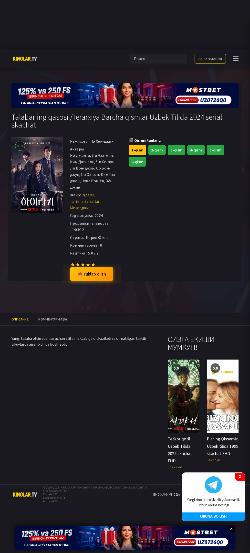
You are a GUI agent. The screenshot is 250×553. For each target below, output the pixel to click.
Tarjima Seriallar (85, 201)
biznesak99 (50, 501)
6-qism (137, 161)
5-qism (215, 150)
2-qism (157, 150)
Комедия (213, 459)
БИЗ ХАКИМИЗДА (166, 494)
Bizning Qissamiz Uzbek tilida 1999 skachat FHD (222, 446)
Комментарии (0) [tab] (52, 319)
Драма (88, 194)
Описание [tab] (20, 319)
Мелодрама (80, 207)
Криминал (175, 467)
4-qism (196, 150)
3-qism (176, 150)
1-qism (137, 150)
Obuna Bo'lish (213, 517)
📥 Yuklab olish (91, 274)
